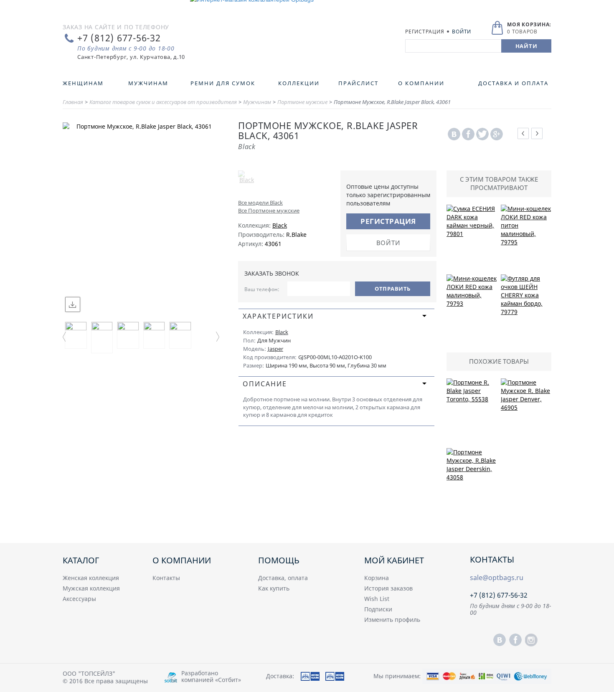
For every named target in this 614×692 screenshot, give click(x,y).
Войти (461, 31)
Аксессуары (79, 599)
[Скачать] (72, 304)
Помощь (278, 560)
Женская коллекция (91, 578)
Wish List (376, 599)
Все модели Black (260, 202)
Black (279, 225)
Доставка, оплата (283, 578)
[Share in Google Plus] (496, 134)
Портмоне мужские (302, 102)
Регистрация (424, 31)
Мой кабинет (394, 560)
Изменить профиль (392, 620)
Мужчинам (257, 102)
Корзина (376, 578)
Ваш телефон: (261, 289)
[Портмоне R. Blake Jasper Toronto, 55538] (472, 411)
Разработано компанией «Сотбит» (211, 676)
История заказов (388, 588)
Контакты (166, 578)
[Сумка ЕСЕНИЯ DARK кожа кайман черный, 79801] (472, 238)
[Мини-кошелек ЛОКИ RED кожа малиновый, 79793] (472, 307)
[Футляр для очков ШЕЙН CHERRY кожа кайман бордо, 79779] (526, 307)
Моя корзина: (529, 24)
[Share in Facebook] (468, 134)
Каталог (81, 560)
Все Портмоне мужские (268, 210)
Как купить (273, 588)
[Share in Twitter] (482, 134)
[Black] (278, 182)
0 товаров (522, 31)
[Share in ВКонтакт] (454, 134)
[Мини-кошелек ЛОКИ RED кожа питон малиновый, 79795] (526, 238)
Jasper (275, 348)
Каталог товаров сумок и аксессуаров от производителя (163, 102)
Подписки (378, 609)
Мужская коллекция (91, 588)
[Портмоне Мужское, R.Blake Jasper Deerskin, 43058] (472, 481)
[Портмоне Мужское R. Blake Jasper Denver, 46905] (526, 411)
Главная (73, 102)
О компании (181, 560)
